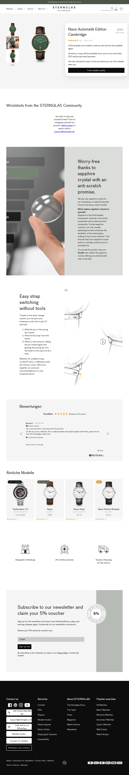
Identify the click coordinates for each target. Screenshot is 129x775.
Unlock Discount (83, 398)
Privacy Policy (84, 406)
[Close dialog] (100, 361)
